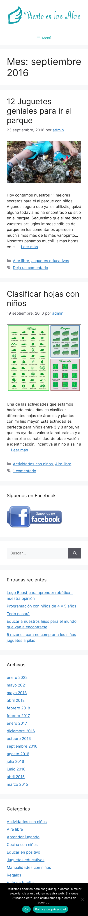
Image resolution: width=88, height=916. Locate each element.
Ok (26, 909)
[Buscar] (74, 553)
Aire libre (21, 260)
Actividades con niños (33, 464)
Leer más (29, 247)
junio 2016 (16, 769)
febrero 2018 (18, 708)
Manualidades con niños (29, 867)
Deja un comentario (30, 267)
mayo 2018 (17, 693)
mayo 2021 (17, 685)
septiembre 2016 (22, 746)
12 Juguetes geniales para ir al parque (39, 111)
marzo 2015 (17, 784)
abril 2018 (16, 700)
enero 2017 (17, 723)
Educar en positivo (23, 852)
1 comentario (24, 471)
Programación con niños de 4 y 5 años (41, 606)
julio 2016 (15, 761)
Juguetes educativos (50, 260)
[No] (82, 899)
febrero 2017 (18, 715)
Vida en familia (20, 883)
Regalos (14, 875)
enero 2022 (17, 677)
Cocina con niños (22, 844)
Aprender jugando (23, 837)
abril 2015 (16, 777)
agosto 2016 (18, 754)
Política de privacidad (50, 909)
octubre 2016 (19, 738)
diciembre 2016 (21, 731)
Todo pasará (18, 613)
